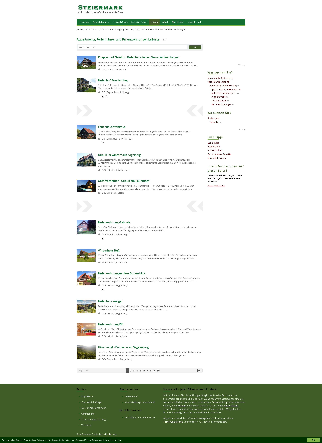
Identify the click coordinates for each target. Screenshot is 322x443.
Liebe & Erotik (194, 21)
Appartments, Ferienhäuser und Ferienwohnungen (161, 29)
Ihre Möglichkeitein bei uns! (140, 417)
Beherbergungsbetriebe (122, 29)
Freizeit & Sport (120, 21)
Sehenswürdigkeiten (223, 402)
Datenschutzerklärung (93, 419)
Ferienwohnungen (221, 104)
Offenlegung (88, 413)
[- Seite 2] (198, 370)
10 (158, 370)
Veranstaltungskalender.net (140, 402)
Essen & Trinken (139, 21)
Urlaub (165, 21)
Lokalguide (213, 142)
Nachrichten (178, 21)
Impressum (87, 396)
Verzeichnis (91, 29)
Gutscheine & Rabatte (219, 154)
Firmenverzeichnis (173, 421)
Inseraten (220, 418)
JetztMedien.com (109, 434)
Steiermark (214, 118)
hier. (119, 440)
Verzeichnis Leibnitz (218, 81)
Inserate (85, 21)
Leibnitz (103, 29)
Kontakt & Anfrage (91, 402)
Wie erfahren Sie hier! (216, 185)
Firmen (154, 21)
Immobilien (214, 146)
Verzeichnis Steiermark (220, 78)
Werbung (86, 425)
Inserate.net (131, 396)
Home (80, 29)
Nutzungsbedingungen (93, 407)
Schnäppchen (215, 150)
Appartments (219, 96)
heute (166, 402)
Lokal (200, 402)
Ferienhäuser (219, 100)
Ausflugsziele (231, 405)
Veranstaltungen (101, 21)
